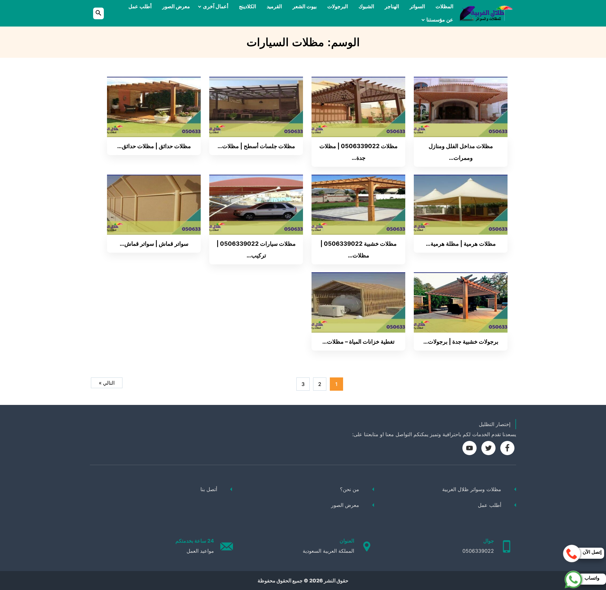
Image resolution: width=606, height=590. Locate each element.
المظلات (444, 6)
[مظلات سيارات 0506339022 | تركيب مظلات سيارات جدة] (256, 204)
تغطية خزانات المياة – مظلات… (358, 341)
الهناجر (392, 6)
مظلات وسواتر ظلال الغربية (471, 489)
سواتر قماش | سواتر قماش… (154, 243)
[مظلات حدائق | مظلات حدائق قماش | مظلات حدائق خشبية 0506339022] (154, 106)
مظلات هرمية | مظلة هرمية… (461, 243)
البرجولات (337, 6)
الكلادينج (247, 6)
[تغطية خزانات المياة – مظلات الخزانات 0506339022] (358, 302)
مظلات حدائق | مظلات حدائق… (154, 145)
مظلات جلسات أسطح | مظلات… (256, 145)
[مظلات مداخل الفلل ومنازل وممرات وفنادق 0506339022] (461, 106)
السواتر (417, 6)
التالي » (107, 383)
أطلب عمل (140, 6)
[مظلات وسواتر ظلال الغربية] (486, 13)
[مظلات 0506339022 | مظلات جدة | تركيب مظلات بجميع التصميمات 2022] (358, 106)
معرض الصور (176, 6)
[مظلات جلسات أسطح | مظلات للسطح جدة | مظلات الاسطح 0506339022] (256, 106)
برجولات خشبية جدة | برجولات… (460, 341)
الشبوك (366, 6)
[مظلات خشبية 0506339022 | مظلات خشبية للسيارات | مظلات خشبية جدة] (358, 204)
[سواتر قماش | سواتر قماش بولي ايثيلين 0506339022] (154, 204)
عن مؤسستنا (439, 19)
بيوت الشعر (305, 6)
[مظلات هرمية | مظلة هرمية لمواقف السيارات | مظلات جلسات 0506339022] (461, 204)
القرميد (274, 6)
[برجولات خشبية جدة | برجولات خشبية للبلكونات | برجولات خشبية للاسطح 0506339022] (461, 302)
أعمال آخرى (215, 6)
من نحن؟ (349, 489)
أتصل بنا (208, 489)
